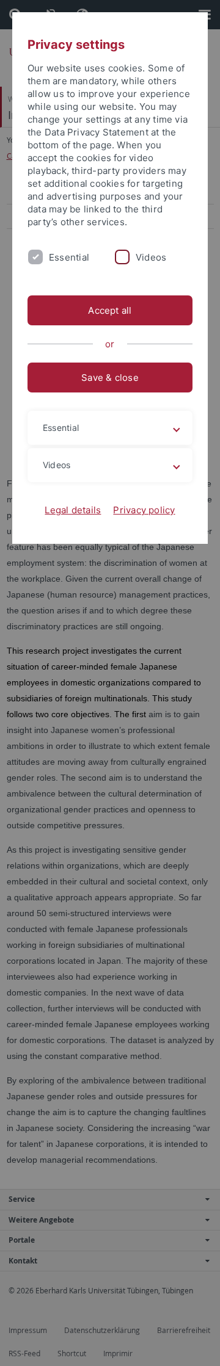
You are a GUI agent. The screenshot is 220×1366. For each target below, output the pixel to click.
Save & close (110, 377)
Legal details (73, 510)
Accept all (109, 310)
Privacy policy (144, 510)
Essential (69, 257)
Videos (151, 257)
